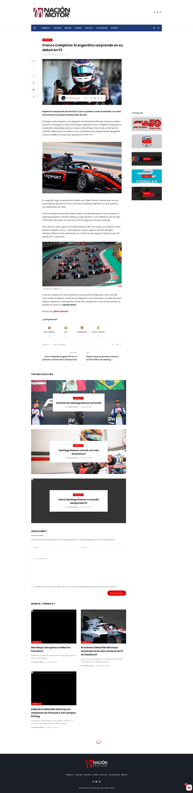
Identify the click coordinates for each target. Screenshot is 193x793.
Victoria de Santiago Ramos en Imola (78, 403)
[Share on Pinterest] (33, 90)
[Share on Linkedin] (33, 97)
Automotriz (101, 28)
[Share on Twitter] (33, 83)
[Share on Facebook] (33, 76)
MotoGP (89, 28)
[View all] (147, 124)
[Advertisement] (147, 72)
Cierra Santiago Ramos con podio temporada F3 (78, 501)
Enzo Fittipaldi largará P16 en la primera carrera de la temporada (59, 358)
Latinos (78, 28)
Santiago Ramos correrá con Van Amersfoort (79, 452)
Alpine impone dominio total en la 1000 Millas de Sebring (102, 358)
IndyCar (57, 28)
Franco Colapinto (59, 345)
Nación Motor (74, 98)
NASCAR (68, 28)
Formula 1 (46, 28)
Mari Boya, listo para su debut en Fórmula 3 (50, 649)
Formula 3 (47, 40)
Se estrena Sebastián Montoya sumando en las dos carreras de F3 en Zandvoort (102, 651)
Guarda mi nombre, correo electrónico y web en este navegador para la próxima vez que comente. (75, 586)
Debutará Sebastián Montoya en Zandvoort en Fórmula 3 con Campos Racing (53, 713)
